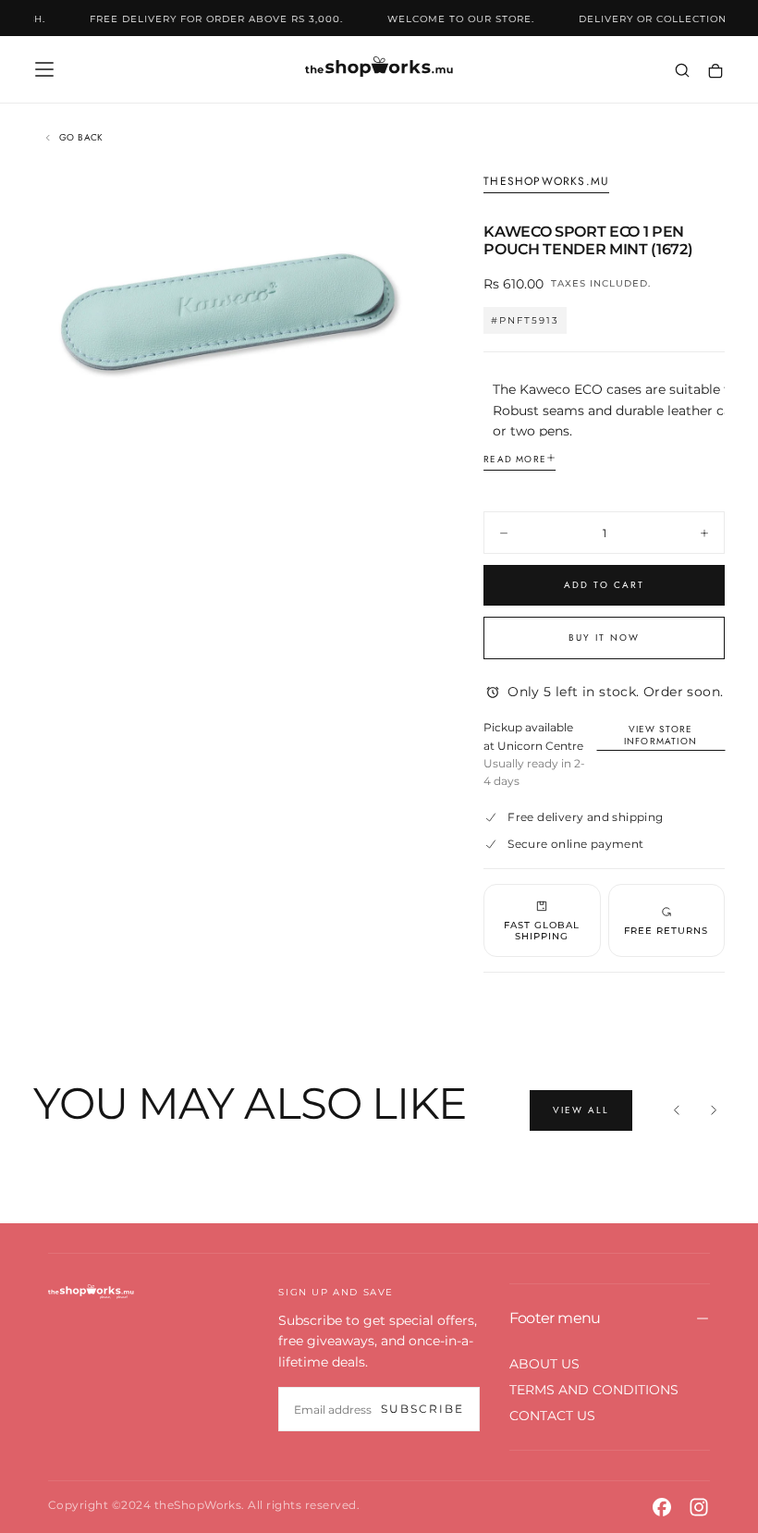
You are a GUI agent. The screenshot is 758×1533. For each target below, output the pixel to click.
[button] (44, 69)
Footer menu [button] (555, 1318)
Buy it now (604, 637)
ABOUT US (544, 1363)
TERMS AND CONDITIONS (594, 1389)
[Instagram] (699, 1507)
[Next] (714, 1110)
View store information (660, 735)
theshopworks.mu (546, 182)
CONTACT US (552, 1415)
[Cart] (715, 71)
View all (581, 1110)
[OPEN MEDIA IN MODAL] (395, 424)
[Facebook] (662, 1507)
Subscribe (422, 1409)
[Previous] (677, 1110)
